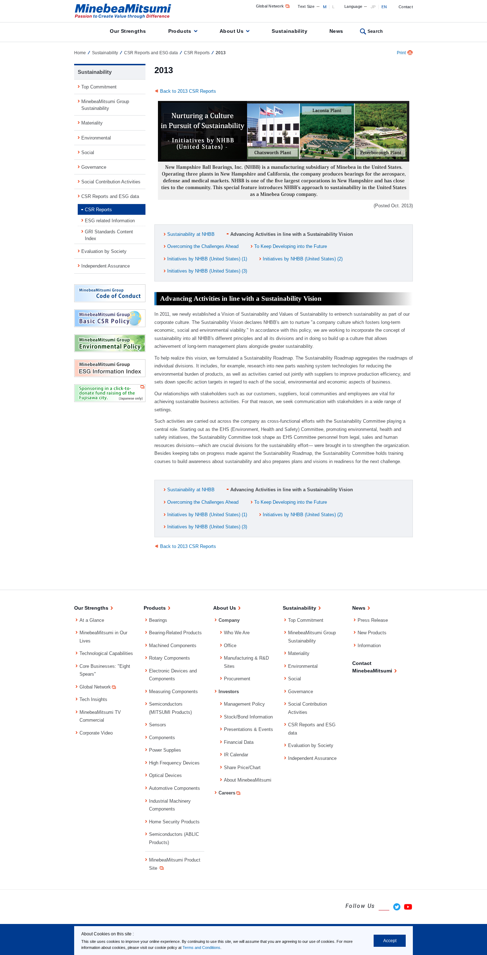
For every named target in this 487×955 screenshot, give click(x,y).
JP (373, 6)
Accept (389, 940)
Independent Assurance (105, 266)
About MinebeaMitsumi (247, 780)
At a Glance (92, 620)
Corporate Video (96, 733)
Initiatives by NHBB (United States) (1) (207, 258)
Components (162, 737)
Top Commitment (99, 87)
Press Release (373, 620)
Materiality (92, 123)
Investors (229, 691)
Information (369, 645)
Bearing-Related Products (175, 632)
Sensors (157, 724)
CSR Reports (197, 52)
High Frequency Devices (174, 763)
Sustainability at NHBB (191, 234)
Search (375, 31)
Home (80, 52)
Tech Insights (93, 699)
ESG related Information (110, 220)
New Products (372, 632)
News (336, 31)
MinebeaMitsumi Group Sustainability (105, 105)
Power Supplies (165, 750)
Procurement (237, 678)
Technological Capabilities (106, 653)
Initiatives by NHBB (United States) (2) (303, 258)
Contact (406, 7)
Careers (227, 793)
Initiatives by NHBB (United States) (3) (207, 271)
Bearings (158, 620)
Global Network (270, 6)
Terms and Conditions (201, 947)
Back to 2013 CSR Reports (188, 91)
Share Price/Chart (242, 767)
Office (230, 645)
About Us (232, 31)
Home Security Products (174, 821)
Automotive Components (174, 788)
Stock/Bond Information (248, 717)
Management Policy (244, 704)
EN (384, 6)
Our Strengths (128, 31)
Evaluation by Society (104, 251)
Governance (93, 167)
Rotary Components (169, 658)
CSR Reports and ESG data (151, 52)
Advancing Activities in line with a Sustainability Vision (291, 234)
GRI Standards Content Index (109, 235)
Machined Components (172, 645)
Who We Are (237, 632)
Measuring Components (173, 691)
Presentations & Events (248, 729)
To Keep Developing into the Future (290, 246)
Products (179, 31)
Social (87, 152)
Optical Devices (165, 775)
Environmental (96, 138)
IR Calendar (236, 754)
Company (229, 620)
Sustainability (289, 31)
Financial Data (238, 742)
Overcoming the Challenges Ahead (203, 246)
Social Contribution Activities (110, 181)
